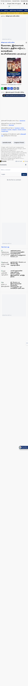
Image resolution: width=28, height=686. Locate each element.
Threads (19, 129)
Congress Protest (19, 142)
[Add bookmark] (26, 42)
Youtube (9, 129)
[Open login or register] (27, 3)
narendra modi (7, 142)
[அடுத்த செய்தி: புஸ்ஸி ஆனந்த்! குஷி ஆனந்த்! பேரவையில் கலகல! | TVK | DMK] (27, 343)
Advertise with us (6, 39)
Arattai (24, 129)
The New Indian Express (6, 1)
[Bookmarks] (24, 3)
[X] (5, 88)
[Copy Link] (18, 88)
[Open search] (3, 3)
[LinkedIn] (11, 88)
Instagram (4, 129)
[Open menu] (1, 3)
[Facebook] (8, 88)
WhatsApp (11, 125)
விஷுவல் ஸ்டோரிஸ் (8, 42)
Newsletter (22, 120)
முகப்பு (6, 10)
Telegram (14, 129)
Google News (4, 131)
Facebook (17, 128)
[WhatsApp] (2, 88)
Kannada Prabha (16, 1)
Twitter (22, 128)
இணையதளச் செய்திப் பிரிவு (15, 92)
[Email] (14, 88)
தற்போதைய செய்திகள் (16, 10)
